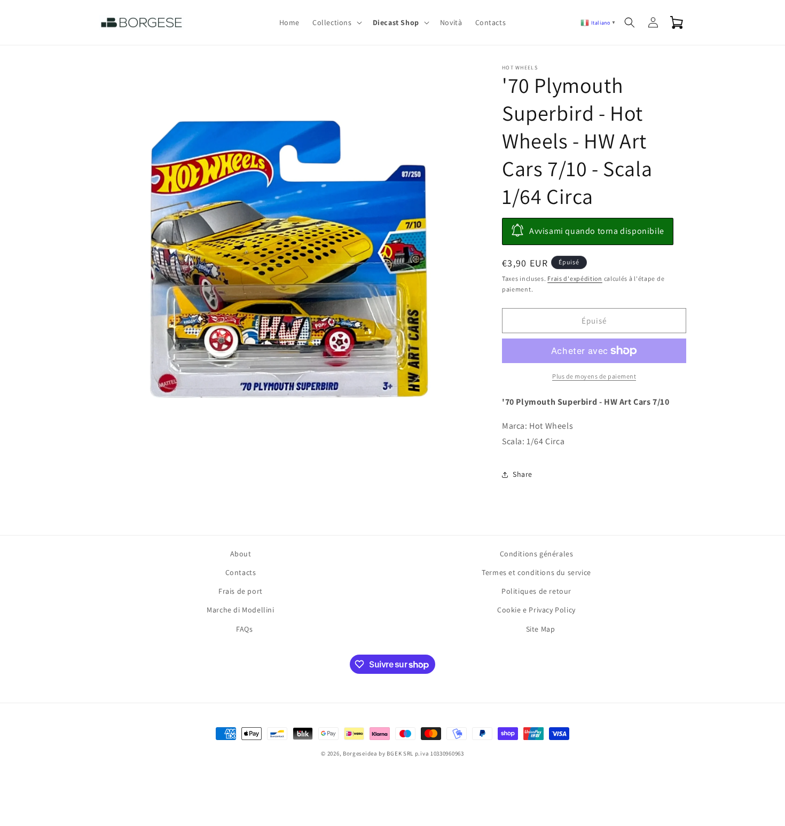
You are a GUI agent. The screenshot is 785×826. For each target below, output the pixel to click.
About (241, 553)
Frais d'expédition (574, 278)
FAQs (244, 629)
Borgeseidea (360, 753)
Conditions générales (537, 553)
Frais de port (240, 591)
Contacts (240, 572)
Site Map (540, 629)
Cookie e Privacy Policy (536, 610)
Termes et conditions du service (536, 572)
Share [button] (522, 474)
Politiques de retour (536, 591)
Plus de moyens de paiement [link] (594, 376)
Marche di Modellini (240, 610)
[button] (336, 22)
